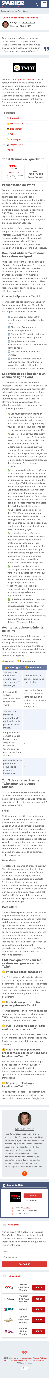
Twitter (34, 1360)
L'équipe (36, 1358)
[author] (5, 24)
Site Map (41, 1360)
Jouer (32, 1196)
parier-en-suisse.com (22, 1358)
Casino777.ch (13, 172)
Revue (32, 1200)
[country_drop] (26, 1368)
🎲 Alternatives (15, 144)
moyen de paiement (25, 79)
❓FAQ (10, 150)
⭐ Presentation (15, 123)
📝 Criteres (12, 134)
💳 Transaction (14, 129)
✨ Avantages (14, 139)
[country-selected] (23, 1368)
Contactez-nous (24, 1360)
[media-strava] (24, 1173)
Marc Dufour (24, 1129)
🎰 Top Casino (14, 118)
